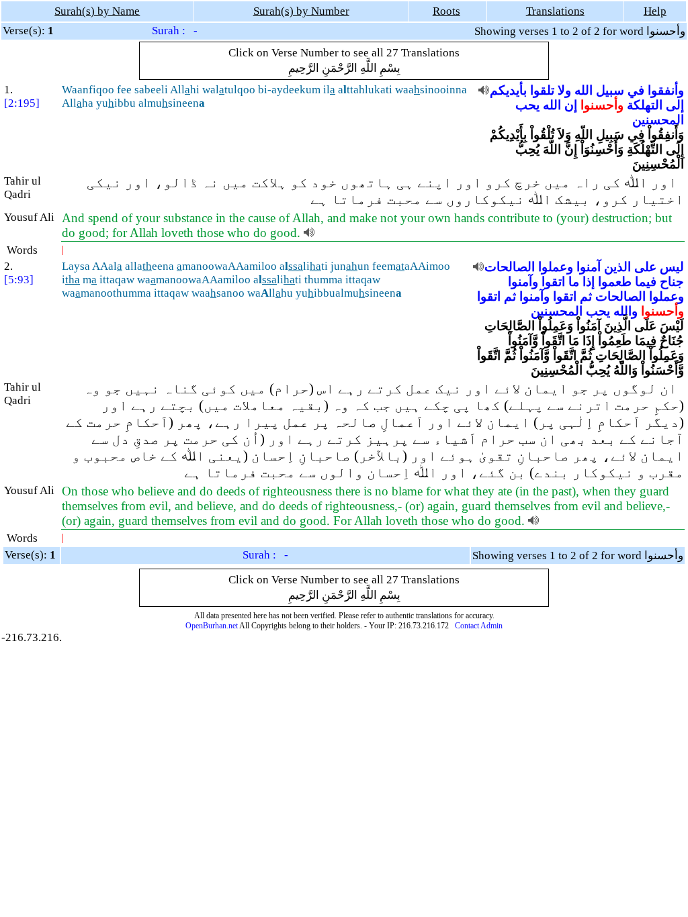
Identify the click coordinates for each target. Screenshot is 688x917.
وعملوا (555, 267)
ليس (672, 267)
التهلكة (644, 105)
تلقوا (542, 90)
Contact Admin (479, 625)
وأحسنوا (602, 105)
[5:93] (19, 279)
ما (573, 282)
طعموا (615, 282)
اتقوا (553, 282)
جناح (672, 282)
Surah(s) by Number (301, 11)
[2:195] (22, 103)
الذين (617, 267)
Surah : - (175, 30)
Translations (555, 11)
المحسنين (658, 120)
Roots (446, 11)
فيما (645, 282)
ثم (586, 296)
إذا (589, 282)
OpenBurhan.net (211, 625)
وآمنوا (523, 282)
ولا (564, 90)
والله (625, 311)
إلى (675, 105)
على (645, 267)
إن (570, 105)
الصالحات (509, 267)
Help (655, 11)
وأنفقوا (666, 90)
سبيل (610, 90)
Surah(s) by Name (97, 11)
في (636, 90)
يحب (527, 105)
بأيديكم (508, 90)
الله (583, 90)
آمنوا (588, 267)
